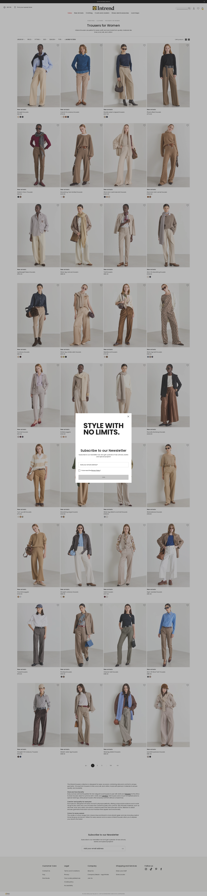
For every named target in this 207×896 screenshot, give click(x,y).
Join (103, 477)
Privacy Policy (95, 470)
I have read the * (91, 470)
